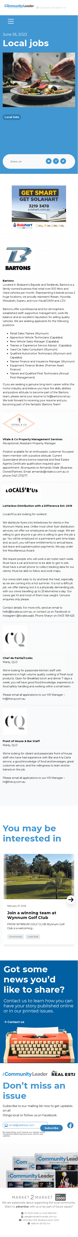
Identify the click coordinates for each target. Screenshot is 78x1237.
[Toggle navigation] (11, 21)
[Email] (48, 161)
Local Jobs (12, 117)
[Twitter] (64, 161)
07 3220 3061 (31, 1213)
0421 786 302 (49, 1213)
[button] (51, 8)
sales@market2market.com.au (40, 1216)
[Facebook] (56, 161)
